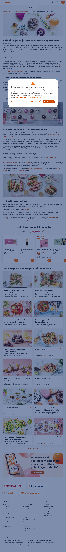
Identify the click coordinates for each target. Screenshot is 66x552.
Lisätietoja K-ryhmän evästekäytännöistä (28, 97)
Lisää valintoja (15, 101)
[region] (33, 92)
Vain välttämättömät (33, 101)
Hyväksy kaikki (48, 101)
